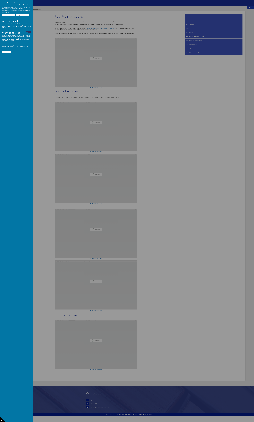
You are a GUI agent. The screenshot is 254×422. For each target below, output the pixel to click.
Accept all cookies (8, 15)
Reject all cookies (22, 15)
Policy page (25, 46)
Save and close (6, 51)
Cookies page (4, 12)
